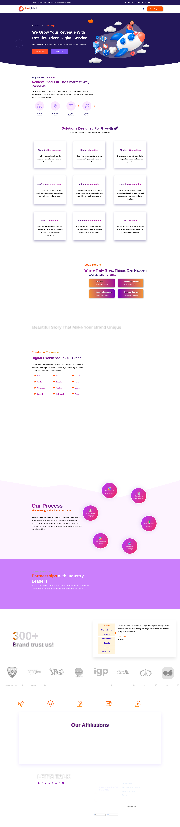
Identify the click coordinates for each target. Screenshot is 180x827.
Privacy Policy (42, 818)
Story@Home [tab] (106, 630)
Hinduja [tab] (107, 643)
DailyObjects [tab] (107, 639)
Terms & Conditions (54, 818)
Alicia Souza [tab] (106, 652)
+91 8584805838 (104, 804)
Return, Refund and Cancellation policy (72, 818)
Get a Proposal (127, 783)
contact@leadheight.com (107, 797)
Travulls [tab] (106, 625)
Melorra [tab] (107, 634)
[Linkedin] (62, 783)
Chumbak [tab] (106, 647)
